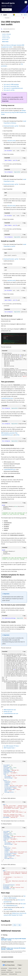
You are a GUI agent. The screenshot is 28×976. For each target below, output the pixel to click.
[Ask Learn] (23, 18)
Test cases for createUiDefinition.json (13, 88)
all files (17, 435)
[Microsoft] (14, 15)
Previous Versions (13, 968)
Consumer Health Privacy (7, 972)
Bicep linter (5, 101)
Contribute (3, 970)
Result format (5, 39)
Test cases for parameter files (11, 86)
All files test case (8, 711)
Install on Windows (6, 34)
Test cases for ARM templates (11, 84)
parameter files (13, 433)
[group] (15, 150)
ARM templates (5, 433)
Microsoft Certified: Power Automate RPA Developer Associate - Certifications (13, 948)
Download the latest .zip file (11, 126)
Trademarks (3, 974)
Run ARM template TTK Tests (11, 746)
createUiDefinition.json (7, 398)
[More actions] (26, 18)
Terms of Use (18, 972)
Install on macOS (6, 37)
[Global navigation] (1, 15)
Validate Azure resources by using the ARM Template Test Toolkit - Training (13, 939)
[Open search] (21, 15)
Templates (7, 17)
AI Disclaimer (4, 968)
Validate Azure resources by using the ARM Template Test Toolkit (13, 112)
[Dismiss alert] (26, 2)
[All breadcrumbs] (2, 18)
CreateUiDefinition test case (11, 713)
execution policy (11, 140)
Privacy (9, 970)
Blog (19, 968)
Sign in (25, 14)
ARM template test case (10, 709)
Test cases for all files (9, 90)
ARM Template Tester (9, 748)
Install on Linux (5, 36)
